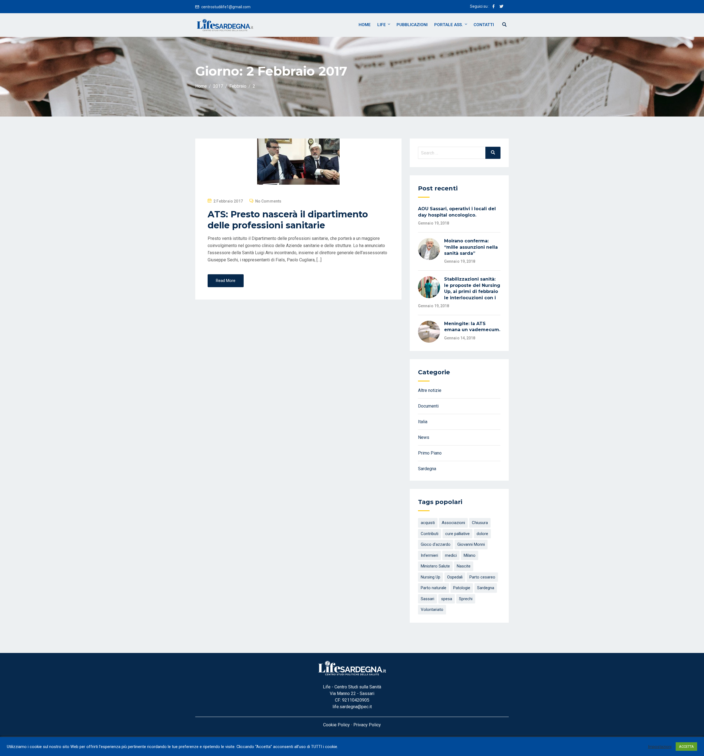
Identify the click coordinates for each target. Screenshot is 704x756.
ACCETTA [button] (686, 746)
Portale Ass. (448, 24)
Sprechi (465, 598)
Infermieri (429, 555)
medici (451, 555)
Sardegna (427, 468)
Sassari (427, 598)
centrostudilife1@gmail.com (226, 7)
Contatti (484, 24)
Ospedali (455, 577)
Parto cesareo (482, 577)
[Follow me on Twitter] (501, 7)
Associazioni (453, 522)
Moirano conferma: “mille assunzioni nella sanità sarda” (471, 247)
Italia (422, 421)
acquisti (428, 522)
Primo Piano (430, 453)
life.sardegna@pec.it (352, 706)
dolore (482, 533)
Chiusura (480, 522)
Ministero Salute (435, 566)
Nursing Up (430, 577)
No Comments (268, 201)
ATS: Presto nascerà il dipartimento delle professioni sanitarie (288, 220)
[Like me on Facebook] (494, 7)
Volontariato (432, 609)
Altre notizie (429, 390)
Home (365, 24)
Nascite (464, 566)
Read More (225, 280)
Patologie (461, 587)
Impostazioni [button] (660, 746)
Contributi (429, 533)
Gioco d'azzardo (435, 544)
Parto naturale (433, 587)
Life (381, 24)
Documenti (428, 406)
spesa (446, 598)
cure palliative (457, 533)
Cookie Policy (336, 724)
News (423, 437)
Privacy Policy (367, 724)
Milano (469, 555)
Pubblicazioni (412, 24)
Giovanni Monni (471, 544)
